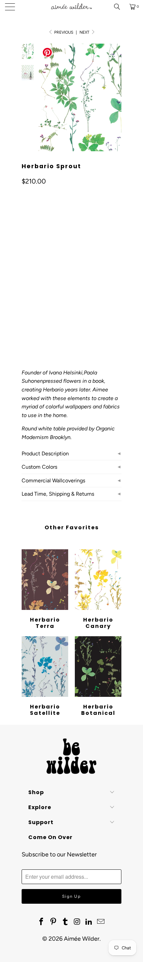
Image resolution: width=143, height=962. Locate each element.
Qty (25, 312)
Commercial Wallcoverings (53, 480)
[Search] (119, 7)
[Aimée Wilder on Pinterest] (54, 922)
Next (84, 32)
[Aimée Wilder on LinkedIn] (89, 922)
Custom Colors (39, 467)
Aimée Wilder (81, 938)
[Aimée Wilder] (71, 6)
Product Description (45, 453)
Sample (54, 293)
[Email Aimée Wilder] (101, 922)
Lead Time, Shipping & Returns (58, 494)
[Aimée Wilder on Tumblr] (65, 922)
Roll (30, 293)
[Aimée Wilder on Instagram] (77, 922)
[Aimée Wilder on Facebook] (42, 922)
